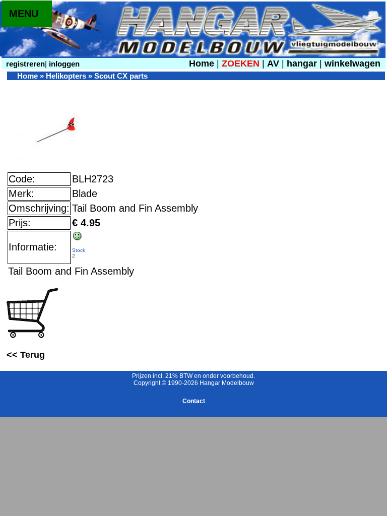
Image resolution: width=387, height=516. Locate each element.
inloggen (63, 63)
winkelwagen (352, 63)
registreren (24, 63)
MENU (23, 13)
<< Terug (26, 355)
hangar (302, 63)
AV (274, 63)
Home (201, 63)
